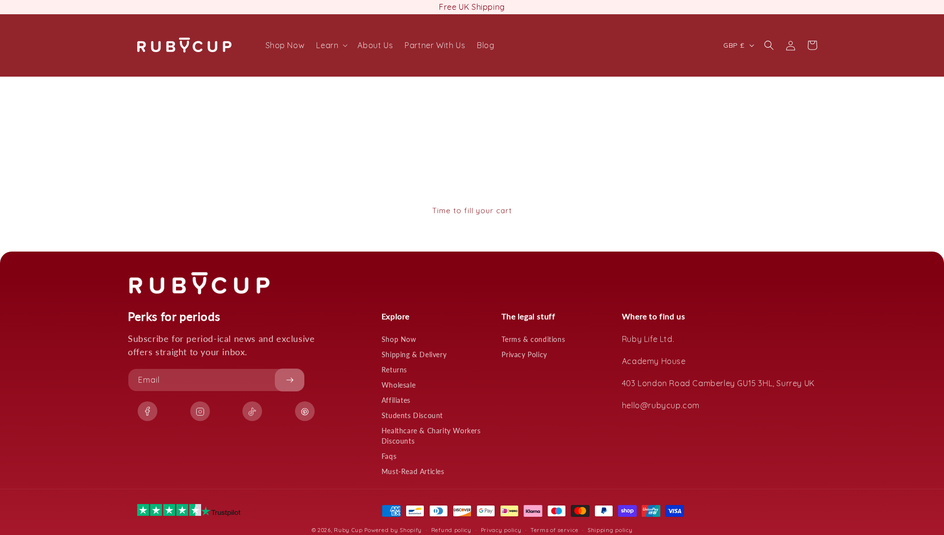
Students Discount (412, 415)
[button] (331, 45)
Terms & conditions (533, 339)
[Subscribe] (289, 380)
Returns (394, 370)
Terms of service (554, 529)
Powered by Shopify (393, 530)
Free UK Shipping (472, 7)
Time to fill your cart (472, 210)
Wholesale (398, 385)
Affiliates (396, 400)
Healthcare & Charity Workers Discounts (431, 435)
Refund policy (451, 529)
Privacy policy (501, 529)
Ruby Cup (349, 530)
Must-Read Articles (413, 471)
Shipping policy (610, 529)
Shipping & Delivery (414, 354)
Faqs (389, 456)
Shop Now (399, 339)
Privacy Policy (524, 354)
